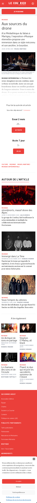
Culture (5, 164)
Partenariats (5, 432)
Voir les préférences (18, 492)
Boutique (5, 444)
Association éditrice (7, 399)
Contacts (4, 414)
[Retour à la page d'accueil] (17, 3)
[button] (34, 459)
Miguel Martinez (23, 164)
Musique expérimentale (11, 166)
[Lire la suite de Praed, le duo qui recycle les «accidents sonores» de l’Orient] (28, 357)
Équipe (3, 403)
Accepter (18, 481)
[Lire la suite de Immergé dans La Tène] (18, 241)
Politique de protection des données (18, 500)
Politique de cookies (13, 497)
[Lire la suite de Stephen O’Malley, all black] (28, 328)
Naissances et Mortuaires (9, 435)
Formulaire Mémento (8, 439)
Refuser (18, 487)
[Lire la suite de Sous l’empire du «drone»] (18, 284)
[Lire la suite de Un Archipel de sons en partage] (9, 328)
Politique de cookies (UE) (9, 418)
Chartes (3, 407)
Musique (5, 19)
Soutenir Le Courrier (7, 410)
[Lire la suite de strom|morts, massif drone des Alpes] (18, 195)
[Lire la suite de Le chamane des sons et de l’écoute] (9, 357)
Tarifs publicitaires (7, 428)
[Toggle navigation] (3, 3)
